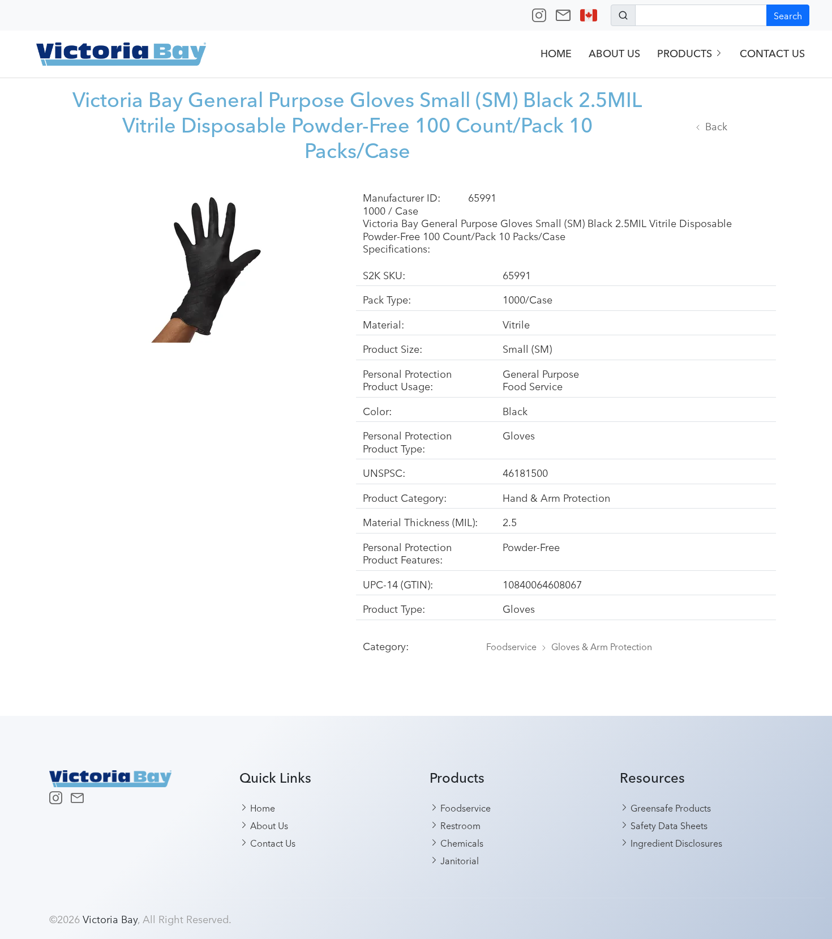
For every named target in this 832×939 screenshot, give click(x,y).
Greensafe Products (669, 807)
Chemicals (460, 842)
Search (788, 15)
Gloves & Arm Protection (601, 646)
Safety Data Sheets (667, 825)
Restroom (459, 825)
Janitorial (458, 860)
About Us (614, 53)
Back (716, 125)
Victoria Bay (110, 918)
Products (686, 53)
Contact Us (772, 53)
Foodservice (511, 646)
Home (556, 53)
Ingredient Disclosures (675, 842)
